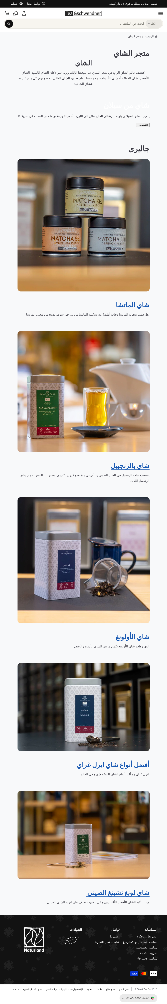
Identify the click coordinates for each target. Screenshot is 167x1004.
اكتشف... (143, 124)
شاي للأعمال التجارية (107, 942)
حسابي (14, 3)
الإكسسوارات (76, 989)
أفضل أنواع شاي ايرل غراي (113, 764)
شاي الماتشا (131, 304)
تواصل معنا (33, 3)
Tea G (146, 989)
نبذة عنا (15, 989)
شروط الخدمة (148, 953)
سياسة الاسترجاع (147, 958)
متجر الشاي (134, 36)
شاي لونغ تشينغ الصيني (118, 892)
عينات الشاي (51, 989)
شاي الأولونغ (132, 636)
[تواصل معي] (15, 13)
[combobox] (74, 24)
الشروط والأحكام (147, 936)
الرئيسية (149, 36)
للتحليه (90, 989)
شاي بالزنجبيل (130, 465)
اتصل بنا (115, 936)
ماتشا (99, 989)
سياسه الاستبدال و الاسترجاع (140, 942)
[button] (161, 13)
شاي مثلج (110, 989)
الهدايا (64, 989)
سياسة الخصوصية (146, 947)
